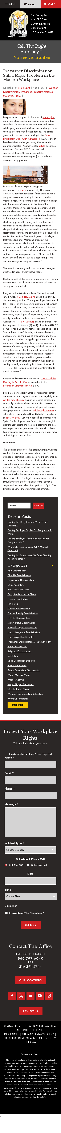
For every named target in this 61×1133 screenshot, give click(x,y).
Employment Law (16, 585)
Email (9, 773)
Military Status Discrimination (21, 623)
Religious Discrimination (19, 651)
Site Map (27, 1034)
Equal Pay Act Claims (18, 589)
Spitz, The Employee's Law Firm (35, 1026)
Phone (10, 788)
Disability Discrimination (19, 575)
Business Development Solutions (28, 1038)
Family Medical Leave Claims (22, 594)
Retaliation (13, 656)
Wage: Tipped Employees (21, 684)
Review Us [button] (30, 1011)
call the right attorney (13, 400)
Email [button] (31, 4)
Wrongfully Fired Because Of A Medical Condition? (28, 548)
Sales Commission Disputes (21, 660)
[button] (10, 3)
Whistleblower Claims (18, 689)
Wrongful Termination (18, 698)
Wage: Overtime (16, 679)
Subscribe (17, 705)
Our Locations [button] (30, 980)
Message (12, 804)
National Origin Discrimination (22, 627)
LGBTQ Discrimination (19, 618)
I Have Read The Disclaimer (26, 913)
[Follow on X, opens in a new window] (21, 996)
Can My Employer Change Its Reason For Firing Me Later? (28, 540)
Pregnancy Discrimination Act (17, 385)
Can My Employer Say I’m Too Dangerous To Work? (30, 532)
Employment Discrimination (21, 580)
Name (9, 757)
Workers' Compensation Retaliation (25, 694)
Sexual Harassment (17, 665)
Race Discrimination (17, 646)
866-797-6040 (41, 32)
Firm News (13, 604)
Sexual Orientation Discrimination (24, 670)
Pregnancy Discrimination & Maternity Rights (30, 641)
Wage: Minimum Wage (19, 675)
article (42, 146)
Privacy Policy (44, 1034)
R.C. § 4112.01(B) (25, 321)
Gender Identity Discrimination (23, 613)
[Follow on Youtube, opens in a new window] (40, 996)
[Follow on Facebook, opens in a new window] (12, 996)
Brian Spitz (24, 88)
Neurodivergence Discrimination (24, 632)
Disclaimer (11, 906)
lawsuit (23, 190)
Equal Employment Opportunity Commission (26, 137)
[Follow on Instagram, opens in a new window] (49, 996)
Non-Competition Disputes (21, 637)
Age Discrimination (17, 570)
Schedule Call (39, 865)
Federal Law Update (18, 599)
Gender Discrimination (19, 608)
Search (52, 4)
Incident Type (14, 843)
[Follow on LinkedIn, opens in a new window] (30, 996)
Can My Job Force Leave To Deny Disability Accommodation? (29, 557)
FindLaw (30, 1042)
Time (8, 889)
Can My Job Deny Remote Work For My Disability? (28, 523)
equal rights (48, 117)
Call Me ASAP (17, 865)
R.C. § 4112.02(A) (25, 296)
